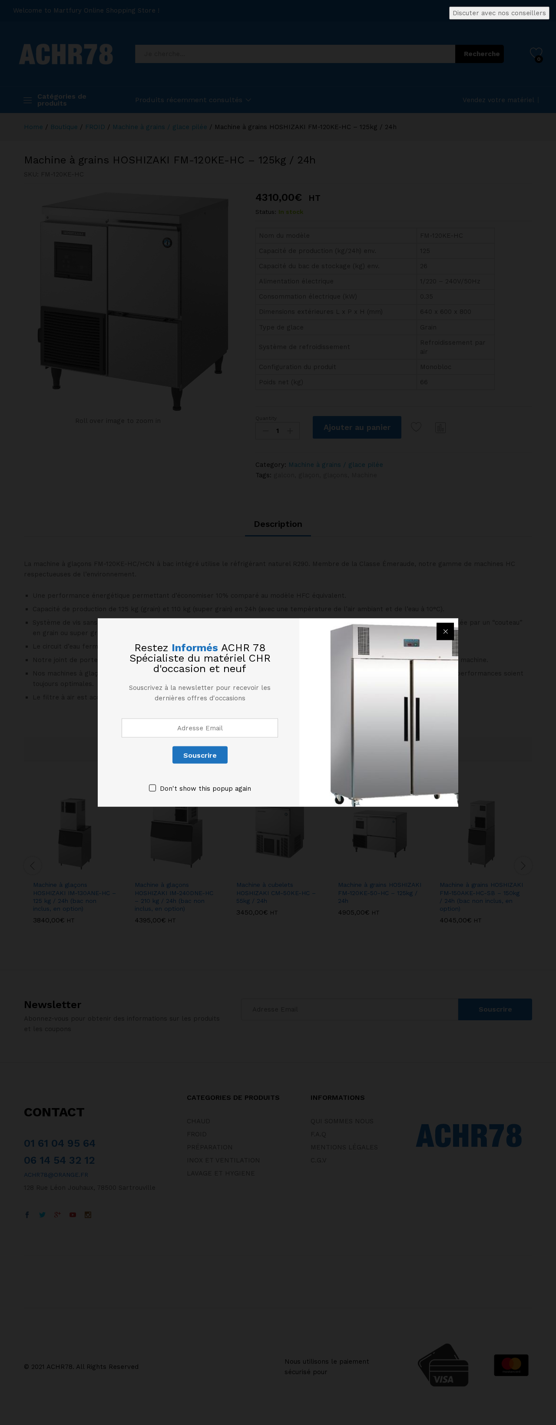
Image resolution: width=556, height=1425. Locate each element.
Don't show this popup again (205, 788)
